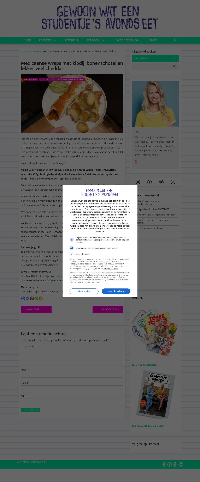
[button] (100, 254)
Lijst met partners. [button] (111, 268)
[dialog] (100, 241)
